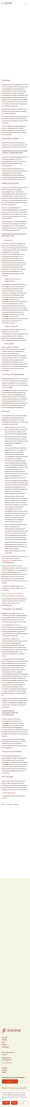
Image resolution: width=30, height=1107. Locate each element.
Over (3, 1042)
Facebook (4, 1067)
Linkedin (4, 1072)
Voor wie (4, 1037)
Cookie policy (5, 1087)
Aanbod (4, 1039)
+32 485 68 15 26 (7, 1060)
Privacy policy (23, 1087)
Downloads (5, 1047)
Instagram (4, 1070)
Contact (4, 1044)
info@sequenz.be (6, 560)
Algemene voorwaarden (14, 1087)
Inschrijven (9, 1081)
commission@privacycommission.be (14, 595)
